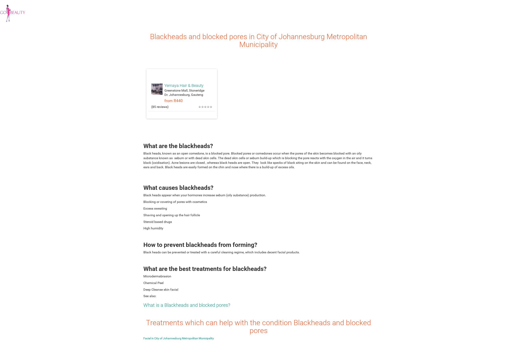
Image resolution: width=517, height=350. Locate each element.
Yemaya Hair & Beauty (184, 85)
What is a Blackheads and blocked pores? (186, 305)
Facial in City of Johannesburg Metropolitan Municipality (178, 338)
